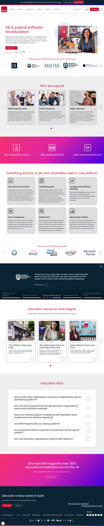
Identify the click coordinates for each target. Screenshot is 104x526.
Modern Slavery (36, 515)
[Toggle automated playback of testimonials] (101, 266)
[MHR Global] (4, 9)
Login (86, 9)
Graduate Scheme (69, 515)
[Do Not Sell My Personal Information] (3, 523)
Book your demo (51, 477)
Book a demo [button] (6, 505)
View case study (38, 284)
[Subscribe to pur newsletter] (101, 515)
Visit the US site (78, 2)
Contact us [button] (18, 505)
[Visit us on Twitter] (90, 515)
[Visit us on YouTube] (96, 515)
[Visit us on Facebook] (93, 515)
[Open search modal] (101, 9)
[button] (78, 9)
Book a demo (94, 9)
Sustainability (79, 515)
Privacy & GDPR (26, 515)
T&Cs (18, 515)
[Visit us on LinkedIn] (87, 515)
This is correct (68, 2)
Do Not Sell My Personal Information (52, 515)
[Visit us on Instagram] (98, 515)
